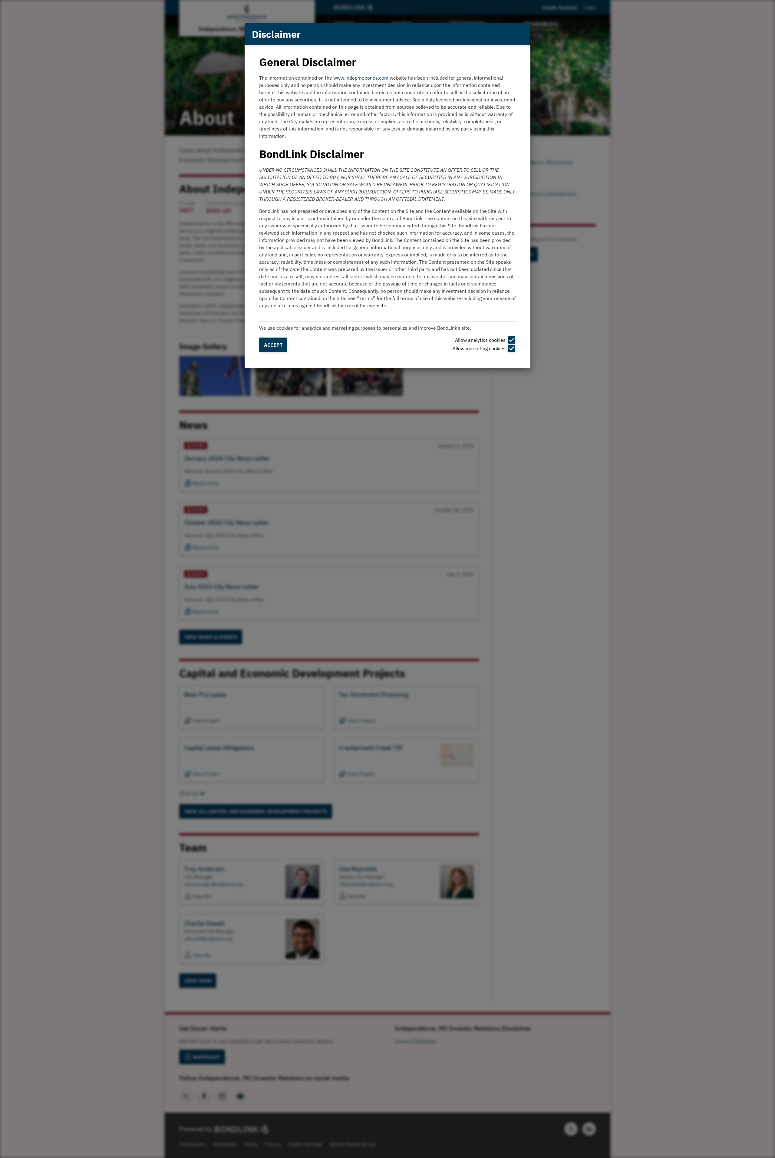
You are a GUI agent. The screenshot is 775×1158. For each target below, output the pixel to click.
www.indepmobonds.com (360, 78)
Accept (273, 345)
